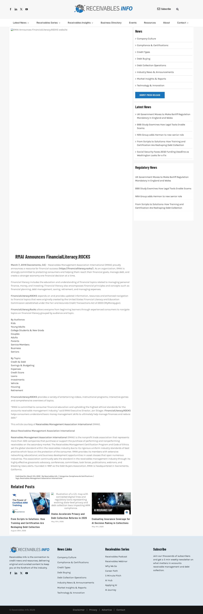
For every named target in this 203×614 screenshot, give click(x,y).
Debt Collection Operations (151, 65)
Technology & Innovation (150, 85)
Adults (14, 337)
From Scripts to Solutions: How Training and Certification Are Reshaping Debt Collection (30, 503)
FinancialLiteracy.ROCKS (24, 295)
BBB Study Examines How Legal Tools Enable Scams (163, 188)
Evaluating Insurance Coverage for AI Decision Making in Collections (111, 503)
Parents (15, 341)
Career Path (111, 570)
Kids (13, 323)
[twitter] (21, 9)
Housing (15, 386)
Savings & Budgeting (22, 365)
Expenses (16, 369)
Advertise (107, 609)
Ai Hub (108, 580)
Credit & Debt (18, 361)
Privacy (93, 609)
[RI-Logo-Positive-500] (103, 5)
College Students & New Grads (27, 330)
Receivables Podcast (116, 556)
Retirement (17, 390)
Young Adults (18, 326)
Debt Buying (143, 58)
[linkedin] (16, 9)
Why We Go (111, 566)
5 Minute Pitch (113, 575)
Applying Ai (111, 585)
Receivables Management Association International (64, 424)
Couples (15, 333)
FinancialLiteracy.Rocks (23, 309)
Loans (14, 376)
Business (16, 348)
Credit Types (143, 52)
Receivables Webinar (116, 561)
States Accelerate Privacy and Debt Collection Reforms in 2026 (71, 501)
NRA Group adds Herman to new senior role (160, 134)
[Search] (177, 9)
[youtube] (26, 9)
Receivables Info (51, 476)
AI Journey (110, 589)
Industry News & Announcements (155, 72)
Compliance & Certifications (81, 476)
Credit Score (17, 372)
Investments (17, 379)
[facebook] (10, 9)
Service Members (20, 344)
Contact (121, 609)
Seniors (15, 351)
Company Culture (146, 38)
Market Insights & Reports (151, 78)
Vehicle (14, 383)
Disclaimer (79, 609)
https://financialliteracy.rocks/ (76, 268)
